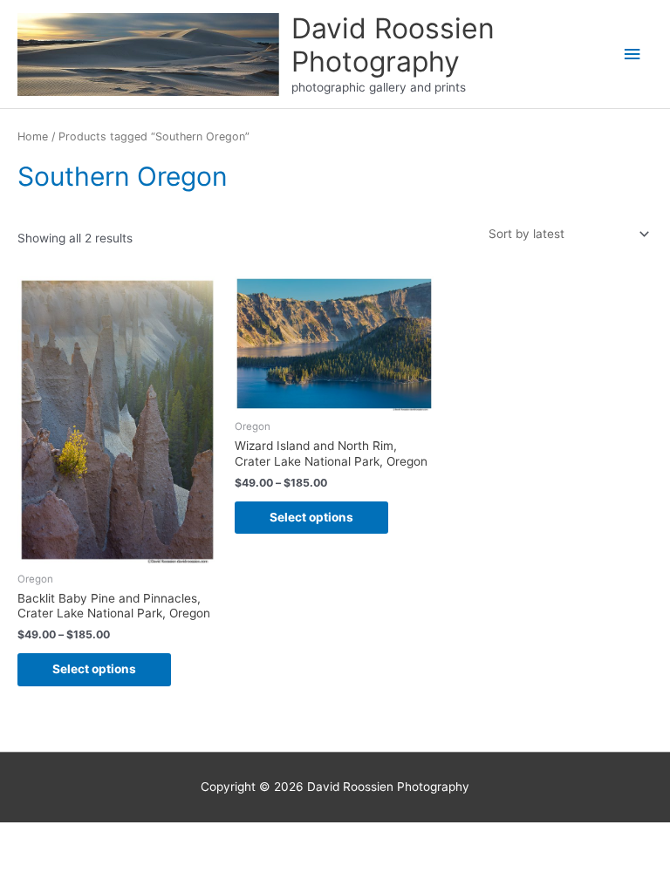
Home (32, 136)
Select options (94, 669)
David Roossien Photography (393, 44)
